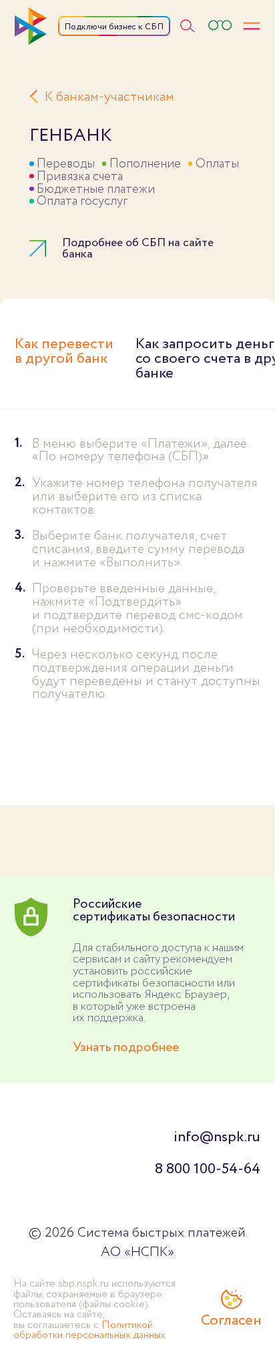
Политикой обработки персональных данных (89, 1330)
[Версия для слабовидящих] (220, 25)
